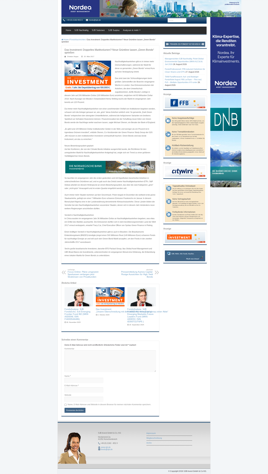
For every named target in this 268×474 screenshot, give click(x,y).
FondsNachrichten (78, 40)
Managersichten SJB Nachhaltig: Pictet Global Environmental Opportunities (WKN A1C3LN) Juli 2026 (184, 61)
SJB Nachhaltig (81, 30)
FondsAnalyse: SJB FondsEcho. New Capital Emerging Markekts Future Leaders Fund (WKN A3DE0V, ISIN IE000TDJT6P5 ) (140, 315)
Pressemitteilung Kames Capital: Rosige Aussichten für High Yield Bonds (137, 273)
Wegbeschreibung (154, 438)
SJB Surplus (114, 30)
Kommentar (69, 349)
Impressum (151, 433)
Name (68, 376)
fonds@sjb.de (107, 449)
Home (68, 30)
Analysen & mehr (130, 30)
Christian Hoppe (72, 56)
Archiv (149, 443)
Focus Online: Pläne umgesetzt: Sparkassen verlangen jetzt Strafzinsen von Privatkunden (83, 273)
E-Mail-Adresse (72, 385)
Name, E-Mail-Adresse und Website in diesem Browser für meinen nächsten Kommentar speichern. (109, 404)
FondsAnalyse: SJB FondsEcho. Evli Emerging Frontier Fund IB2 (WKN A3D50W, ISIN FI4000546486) (77, 314)
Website (68, 395)
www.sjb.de (106, 447)
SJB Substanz (98, 30)
